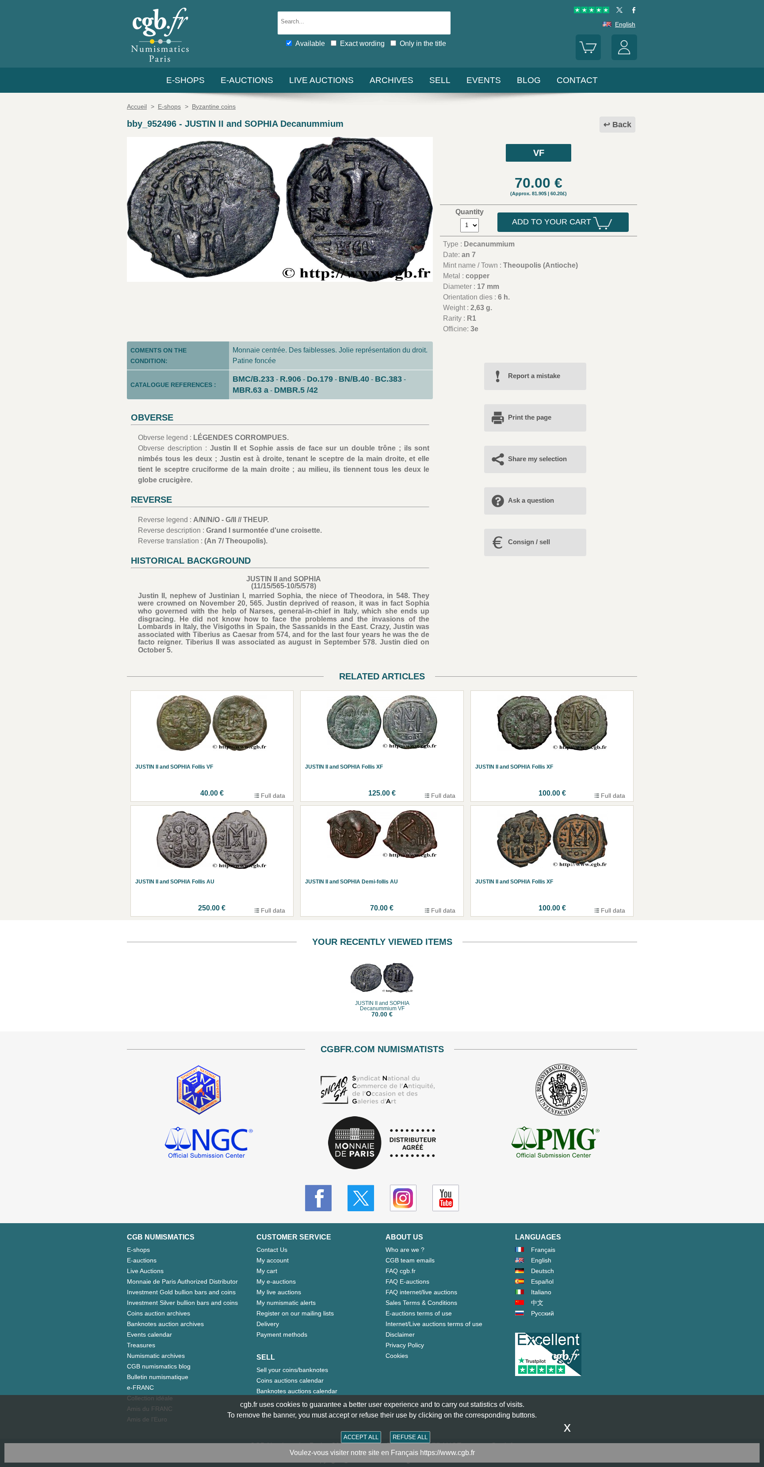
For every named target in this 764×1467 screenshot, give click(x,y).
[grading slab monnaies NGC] (208, 1143)
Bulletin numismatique (157, 1376)
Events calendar (149, 1334)
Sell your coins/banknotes (292, 1369)
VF (538, 152)
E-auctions (247, 80)
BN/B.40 (354, 379)
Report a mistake (534, 375)
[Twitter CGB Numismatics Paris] (361, 1198)
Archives (391, 80)
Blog (529, 80)
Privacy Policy (405, 1345)
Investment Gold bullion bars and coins (181, 1292)
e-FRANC (140, 1387)
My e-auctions (276, 1281)
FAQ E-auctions (407, 1281)
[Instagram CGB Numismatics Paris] (403, 1198)
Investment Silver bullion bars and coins (182, 1302)
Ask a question (531, 500)
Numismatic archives (156, 1355)
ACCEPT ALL (361, 1437)
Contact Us (271, 1249)
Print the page (529, 417)
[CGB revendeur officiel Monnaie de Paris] (382, 1143)
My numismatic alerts (286, 1302)
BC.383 (388, 379)
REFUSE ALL (410, 1437)
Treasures (141, 1345)
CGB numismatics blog (159, 1366)
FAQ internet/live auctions (421, 1292)
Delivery (267, 1323)
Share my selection (537, 458)
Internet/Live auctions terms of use (434, 1323)
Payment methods (281, 1334)
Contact (577, 80)
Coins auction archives (158, 1313)
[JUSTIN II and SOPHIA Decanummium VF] (280, 279)
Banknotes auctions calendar (296, 1391)
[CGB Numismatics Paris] (160, 64)
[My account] (624, 57)
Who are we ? (405, 1249)
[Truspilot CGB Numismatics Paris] (591, 11)
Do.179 (320, 379)
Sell (440, 80)
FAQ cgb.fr (401, 1270)
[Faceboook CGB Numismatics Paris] (318, 1198)
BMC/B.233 (253, 379)
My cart (266, 1270)
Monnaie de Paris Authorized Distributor (182, 1281)
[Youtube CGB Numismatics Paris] (445, 1198)
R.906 (290, 379)
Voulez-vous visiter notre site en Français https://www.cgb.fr (382, 1452)
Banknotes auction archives (165, 1323)
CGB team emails (410, 1260)
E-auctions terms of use (419, 1313)
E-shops (185, 80)
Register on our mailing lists (295, 1313)
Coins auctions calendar (290, 1380)
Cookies (397, 1355)
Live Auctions (145, 1270)
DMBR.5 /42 (296, 390)
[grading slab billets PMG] (555, 1143)
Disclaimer (400, 1334)
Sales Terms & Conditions (421, 1302)
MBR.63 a (250, 390)
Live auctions (321, 80)
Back (621, 124)
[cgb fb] (631, 11)
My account (272, 1260)
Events (483, 80)
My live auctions (278, 1292)
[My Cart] (588, 57)
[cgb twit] (617, 11)
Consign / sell (529, 542)
